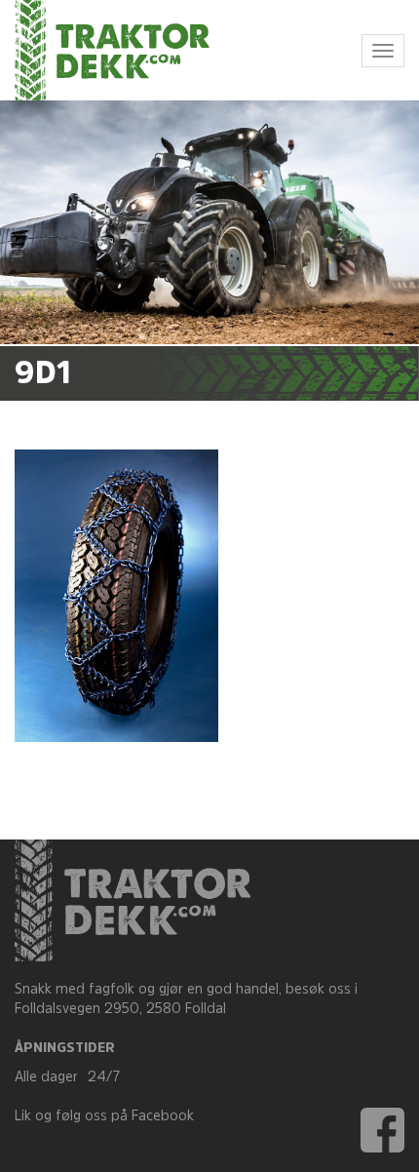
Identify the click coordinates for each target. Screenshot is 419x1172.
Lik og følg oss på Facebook (104, 1117)
